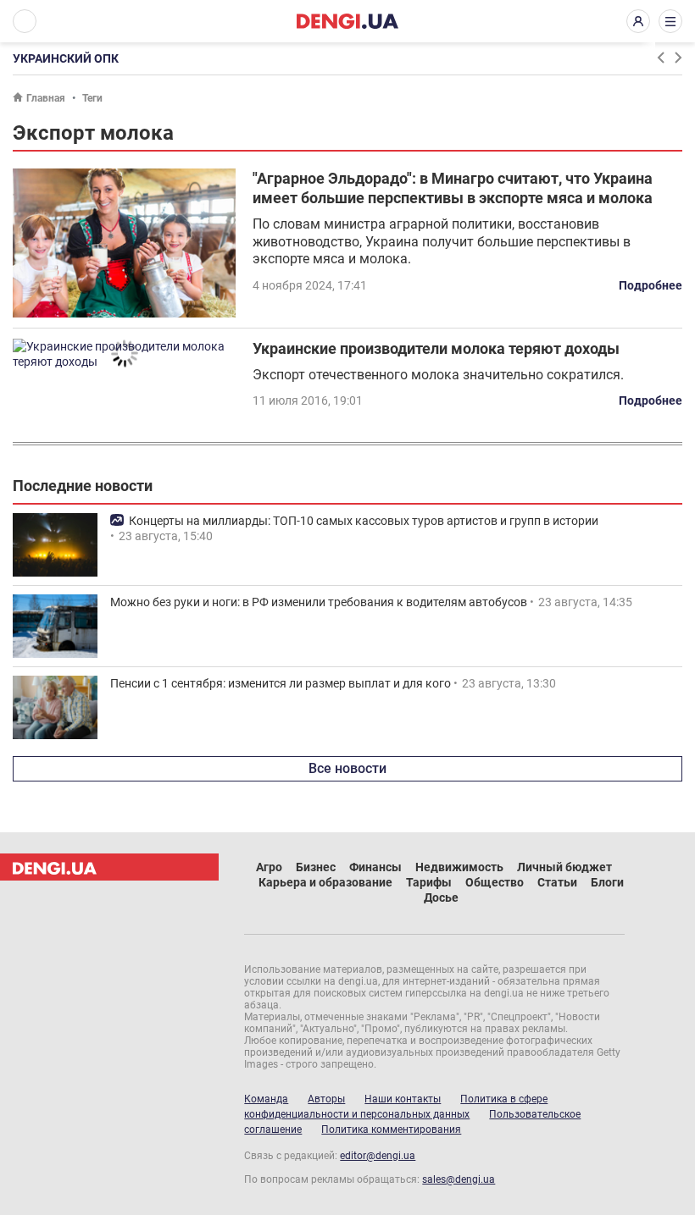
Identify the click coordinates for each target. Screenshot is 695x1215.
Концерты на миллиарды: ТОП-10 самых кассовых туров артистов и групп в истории (363, 520)
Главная (45, 98)
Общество (494, 882)
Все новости (347, 768)
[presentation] (660, 57)
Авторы (326, 1099)
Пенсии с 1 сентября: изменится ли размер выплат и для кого (280, 683)
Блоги (607, 882)
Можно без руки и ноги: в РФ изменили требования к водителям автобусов (318, 602)
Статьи (557, 882)
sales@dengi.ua (458, 1179)
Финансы (375, 867)
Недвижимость (459, 867)
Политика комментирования (391, 1129)
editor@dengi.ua (377, 1156)
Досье (441, 897)
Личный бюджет (564, 867)
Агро (269, 867)
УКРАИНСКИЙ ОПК (66, 58)
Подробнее (650, 285)
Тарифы (429, 882)
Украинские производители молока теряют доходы (436, 348)
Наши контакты (402, 1099)
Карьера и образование (325, 882)
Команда (266, 1099)
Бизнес (316, 867)
